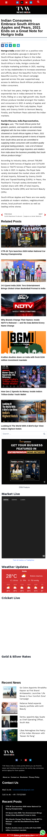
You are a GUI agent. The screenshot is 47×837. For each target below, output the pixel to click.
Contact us (15, 777)
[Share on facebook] (2, 45)
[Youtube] (26, 2)
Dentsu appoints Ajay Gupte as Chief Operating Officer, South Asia (32, 720)
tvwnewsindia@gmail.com (23, 790)
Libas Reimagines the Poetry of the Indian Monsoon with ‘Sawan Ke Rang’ (32, 733)
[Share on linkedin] (10, 45)
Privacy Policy (34, 777)
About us (6, 777)
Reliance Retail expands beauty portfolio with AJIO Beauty (32, 706)
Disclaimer (24, 777)
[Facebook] (17, 2)
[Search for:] (24, 434)
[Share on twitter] (6, 45)
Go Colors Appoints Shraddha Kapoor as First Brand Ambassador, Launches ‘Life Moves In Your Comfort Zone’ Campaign (33, 693)
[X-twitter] (22, 2)
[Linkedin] (31, 2)
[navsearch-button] (37, 2)
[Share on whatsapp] (14, 45)
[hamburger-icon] (6, 2)
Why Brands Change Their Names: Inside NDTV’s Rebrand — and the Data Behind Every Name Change (22, 323)
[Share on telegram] (18, 45)
